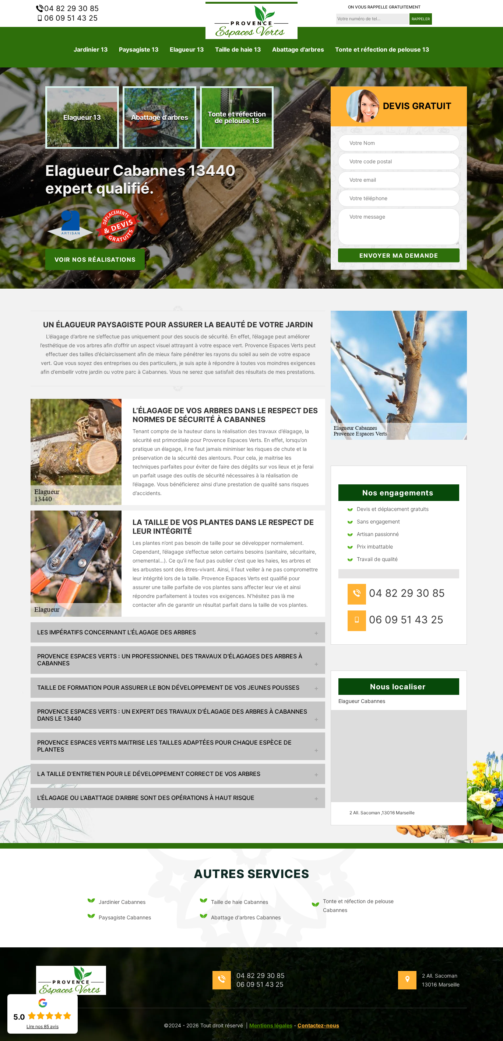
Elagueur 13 (187, 49)
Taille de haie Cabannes (239, 902)
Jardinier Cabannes (122, 902)
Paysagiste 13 (139, 49)
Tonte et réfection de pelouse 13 (382, 49)
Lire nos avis (43, 1026)
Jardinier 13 (91, 49)
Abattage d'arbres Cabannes (246, 917)
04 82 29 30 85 (70, 8)
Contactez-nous (318, 1025)
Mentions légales (270, 1025)
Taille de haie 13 (238, 49)
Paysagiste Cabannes (125, 917)
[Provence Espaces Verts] (251, 20)
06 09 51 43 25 (70, 18)
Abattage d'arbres (298, 49)
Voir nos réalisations (95, 259)
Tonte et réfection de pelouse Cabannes (358, 905)
